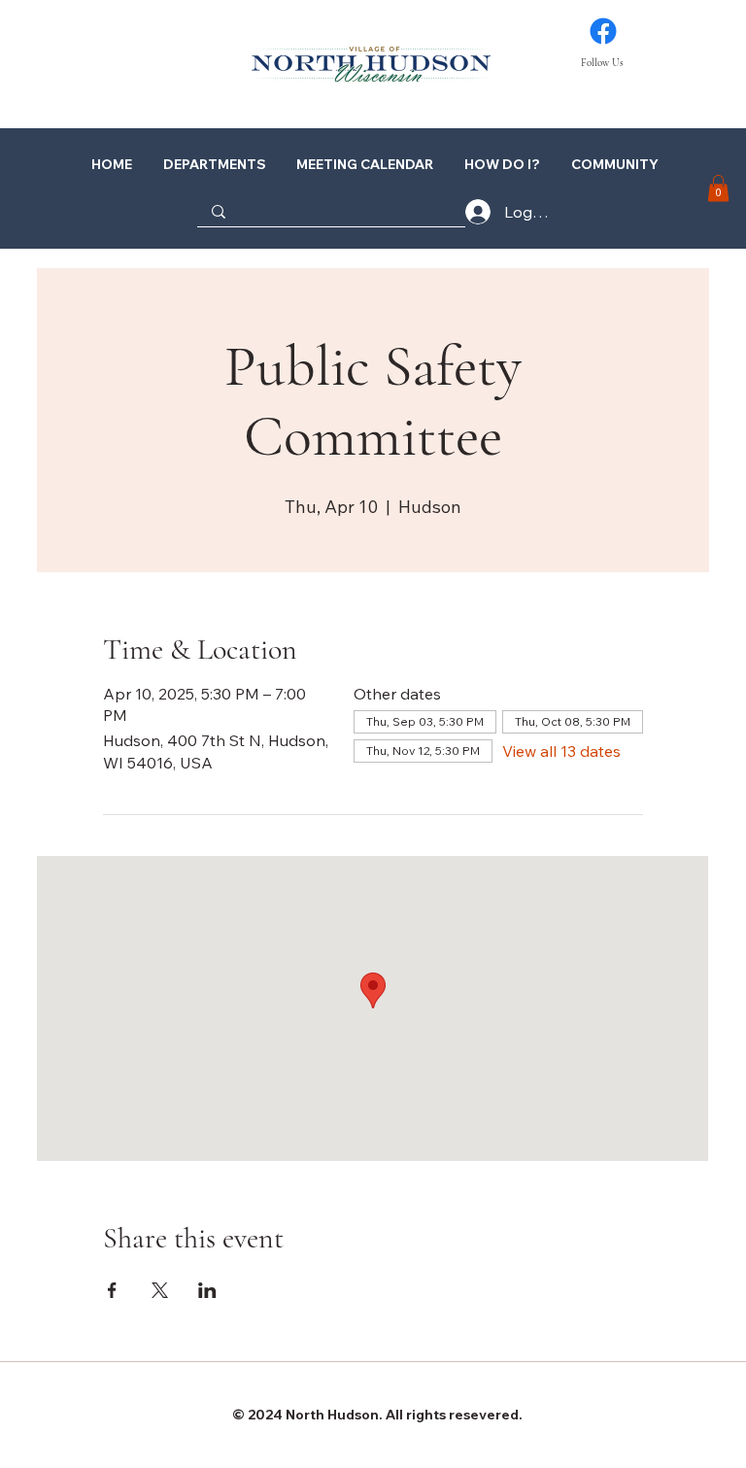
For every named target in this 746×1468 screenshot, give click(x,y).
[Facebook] (603, 31)
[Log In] (458, 211)
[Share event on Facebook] (112, 1290)
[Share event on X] (160, 1290)
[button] (500, 164)
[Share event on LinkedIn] (207, 1290)
